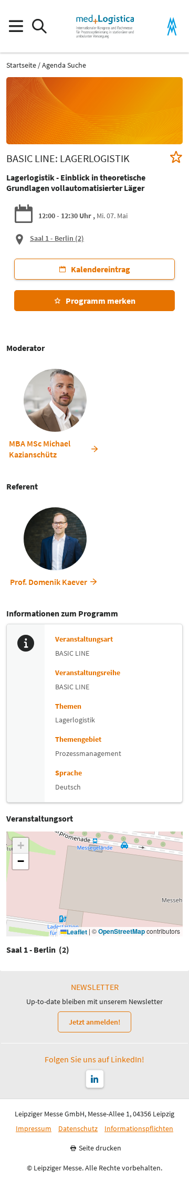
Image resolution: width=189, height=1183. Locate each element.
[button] (20, 846)
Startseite (21, 65)
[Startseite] (105, 26)
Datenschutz (78, 1128)
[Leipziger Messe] (172, 26)
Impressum (33, 1128)
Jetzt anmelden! (94, 1022)
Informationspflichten (138, 1128)
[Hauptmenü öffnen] (15, 26)
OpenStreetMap (121, 931)
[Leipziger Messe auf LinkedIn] (95, 1079)
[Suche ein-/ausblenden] (39, 26)
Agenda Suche (64, 65)
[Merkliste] (176, 158)
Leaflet (77, 932)
